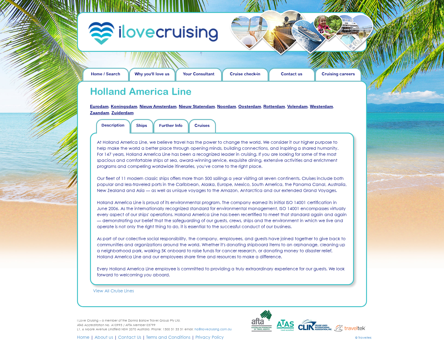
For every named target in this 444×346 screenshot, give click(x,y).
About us (104, 337)
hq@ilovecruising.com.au (213, 329)
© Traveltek (363, 337)
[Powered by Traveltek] (352, 328)
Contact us (291, 74)
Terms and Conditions (168, 337)
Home (83, 337)
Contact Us (129, 337)
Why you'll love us (152, 74)
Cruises (202, 126)
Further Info (170, 126)
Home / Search (105, 74)
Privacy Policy (209, 337)
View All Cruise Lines (113, 291)
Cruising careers (338, 74)
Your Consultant (198, 74)
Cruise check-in (245, 74)
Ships (141, 126)
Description (112, 125)
